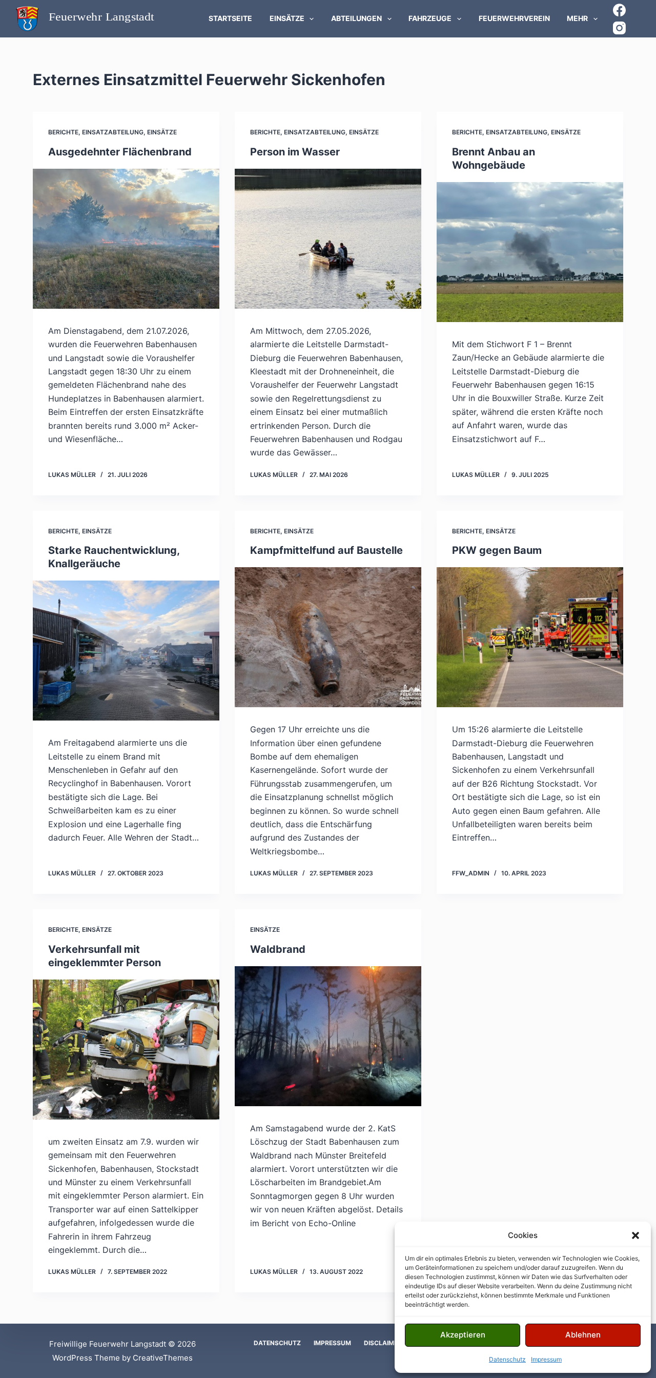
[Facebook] (619, 10)
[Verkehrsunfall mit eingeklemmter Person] (126, 1050)
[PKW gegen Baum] (530, 637)
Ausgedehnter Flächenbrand (120, 152)
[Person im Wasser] (328, 239)
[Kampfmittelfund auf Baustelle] (328, 637)
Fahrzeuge (430, 18)
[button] (635, 1235)
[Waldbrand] (328, 1036)
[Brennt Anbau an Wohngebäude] (530, 252)
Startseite (230, 18)
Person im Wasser (295, 152)
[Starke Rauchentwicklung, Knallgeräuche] (126, 651)
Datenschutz (507, 1359)
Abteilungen (356, 18)
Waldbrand (277, 949)
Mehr (577, 18)
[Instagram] (619, 28)
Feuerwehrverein (514, 18)
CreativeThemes (163, 1358)
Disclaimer (383, 1343)
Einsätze (287, 18)
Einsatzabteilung (113, 132)
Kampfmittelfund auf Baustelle (326, 550)
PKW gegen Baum (497, 550)
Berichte (63, 132)
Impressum (546, 1359)
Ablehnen (583, 1335)
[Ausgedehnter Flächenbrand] (126, 239)
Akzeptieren (462, 1335)
